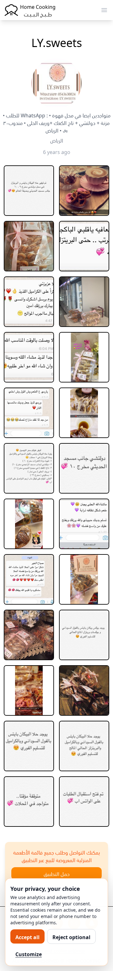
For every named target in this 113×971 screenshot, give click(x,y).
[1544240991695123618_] (29, 690)
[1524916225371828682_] (29, 468)
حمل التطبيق (57, 873)
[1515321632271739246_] (84, 246)
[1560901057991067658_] (84, 746)
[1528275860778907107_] (84, 524)
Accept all (27, 937)
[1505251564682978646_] (84, 190)
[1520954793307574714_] (29, 413)
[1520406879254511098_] (29, 357)
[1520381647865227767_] (84, 301)
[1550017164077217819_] (29, 746)
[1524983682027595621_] (84, 468)
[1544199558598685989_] (84, 635)
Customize (28, 954)
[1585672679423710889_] (84, 801)
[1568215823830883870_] (29, 801)
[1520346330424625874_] (29, 301)
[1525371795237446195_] (29, 524)
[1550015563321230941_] (84, 690)
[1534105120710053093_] (29, 635)
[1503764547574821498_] (29, 190)
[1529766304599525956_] (84, 579)
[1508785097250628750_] (29, 246)
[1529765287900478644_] (29, 579)
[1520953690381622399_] (84, 357)
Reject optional (71, 937)
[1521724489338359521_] (84, 413)
